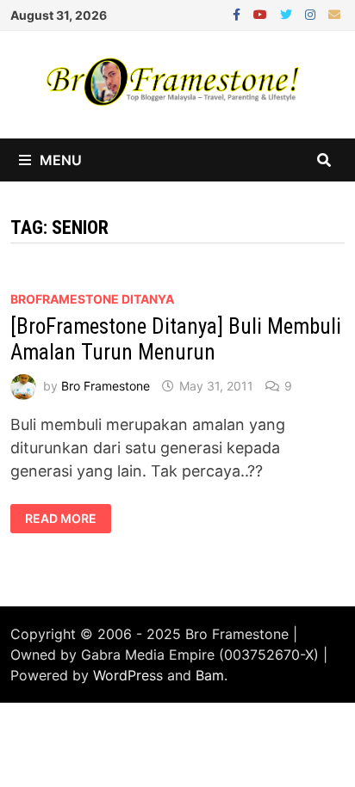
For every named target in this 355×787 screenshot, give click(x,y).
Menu (61, 160)
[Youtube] (262, 13)
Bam (210, 675)
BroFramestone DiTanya (92, 299)
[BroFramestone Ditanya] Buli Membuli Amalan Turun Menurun (175, 339)
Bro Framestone (105, 385)
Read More (67, 518)
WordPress (128, 675)
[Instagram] (312, 13)
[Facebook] (238, 13)
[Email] (334, 13)
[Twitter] (288, 13)
